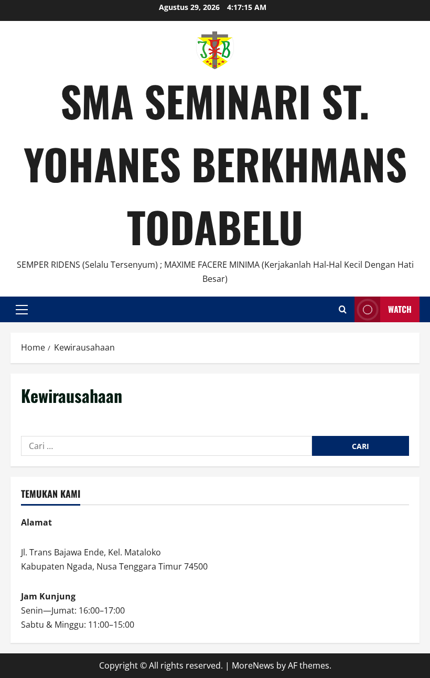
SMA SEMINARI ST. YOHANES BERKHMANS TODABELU (215, 163)
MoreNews (253, 665)
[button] (21, 310)
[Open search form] (343, 309)
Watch (400, 309)
